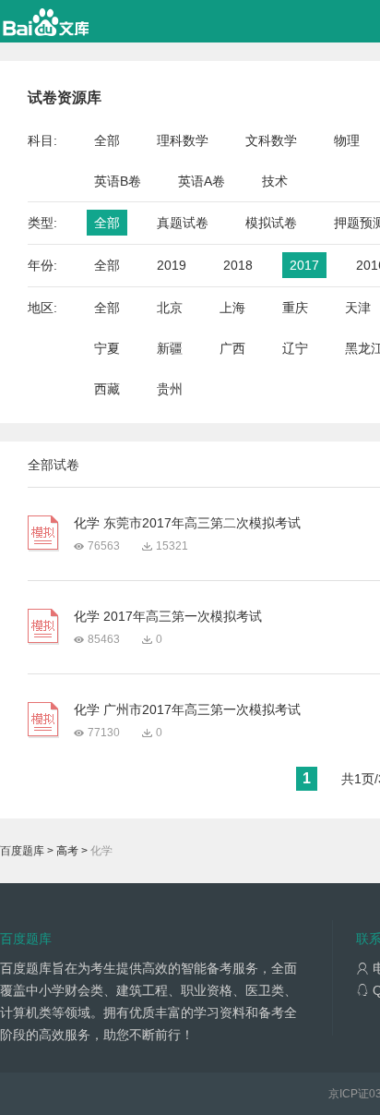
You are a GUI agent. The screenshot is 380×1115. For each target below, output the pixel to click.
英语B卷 (117, 181)
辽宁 (295, 348)
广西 (232, 348)
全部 (107, 140)
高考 (67, 850)
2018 (238, 265)
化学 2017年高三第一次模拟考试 (168, 616)
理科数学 (182, 140)
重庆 (295, 307)
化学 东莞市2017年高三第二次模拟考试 (187, 522)
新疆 (170, 348)
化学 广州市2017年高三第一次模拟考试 (187, 709)
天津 (358, 307)
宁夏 (107, 348)
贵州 (170, 389)
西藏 (107, 389)
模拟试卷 (271, 222)
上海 (232, 307)
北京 (170, 307)
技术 (275, 181)
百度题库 (22, 850)
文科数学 (271, 140)
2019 (171, 265)
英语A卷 (201, 181)
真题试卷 (182, 222)
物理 (347, 140)
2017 (304, 265)
